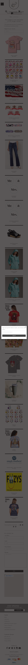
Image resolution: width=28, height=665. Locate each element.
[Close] (26, 327)
